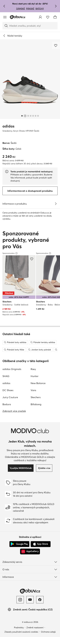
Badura (6, 404)
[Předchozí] (4, 6)
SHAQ (5, 376)
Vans (33, 390)
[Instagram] (20, 599)
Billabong (36, 404)
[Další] (55, 6)
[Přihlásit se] (40, 17)
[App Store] (41, 544)
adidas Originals (11, 369)
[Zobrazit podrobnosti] (55, 203)
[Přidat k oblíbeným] (56, 45)
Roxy (33, 369)
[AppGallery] (30, 551)
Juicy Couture (10, 397)
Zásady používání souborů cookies (21, 631)
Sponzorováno (8, 253)
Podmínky (19, 627)
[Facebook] (40, 599)
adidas (8, 126)
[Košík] (55, 17)
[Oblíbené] (47, 17)
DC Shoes (7, 390)
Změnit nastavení (34, 627)
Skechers (36, 397)
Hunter (34, 376)
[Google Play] (19, 544)
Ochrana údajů (48, 631)
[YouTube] (30, 599)
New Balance (38, 383)
